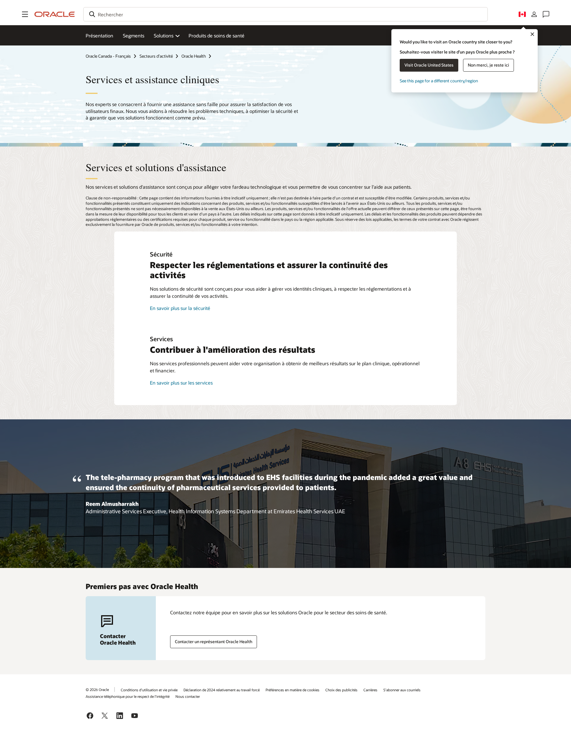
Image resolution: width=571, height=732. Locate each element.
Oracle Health (193, 56)
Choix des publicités (341, 689)
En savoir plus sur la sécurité (180, 308)
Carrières (370, 689)
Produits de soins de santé (216, 35)
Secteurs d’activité (156, 56)
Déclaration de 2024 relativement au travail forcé (221, 689)
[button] (25, 14)
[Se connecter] (534, 14)
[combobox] (285, 14)
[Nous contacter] (546, 14)
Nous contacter (187, 696)
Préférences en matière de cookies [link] (292, 689)
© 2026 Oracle (97, 689)
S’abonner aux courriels (402, 689)
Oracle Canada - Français (108, 56)
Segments (133, 35)
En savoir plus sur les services (181, 383)
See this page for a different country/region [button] (439, 81)
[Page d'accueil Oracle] (54, 14)
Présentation (99, 35)
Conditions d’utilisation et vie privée (149, 689)
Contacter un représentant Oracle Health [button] (213, 641)
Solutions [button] (163, 35)
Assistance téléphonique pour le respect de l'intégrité (128, 696)
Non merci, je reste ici (488, 65)
